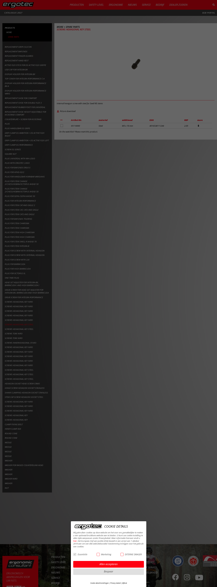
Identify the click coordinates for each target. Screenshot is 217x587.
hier (75, 541)
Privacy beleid (115, 583)
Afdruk (124, 583)
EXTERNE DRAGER (133, 554)
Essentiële (82, 554)
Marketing (106, 554)
